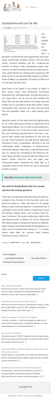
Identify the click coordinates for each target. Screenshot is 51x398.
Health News (15, 242)
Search (4, 274)
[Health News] (25, 10)
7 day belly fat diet (39, 258)
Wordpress (37, 396)
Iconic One (12, 396)
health (8, 28)
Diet (27, 242)
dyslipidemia (36, 242)
